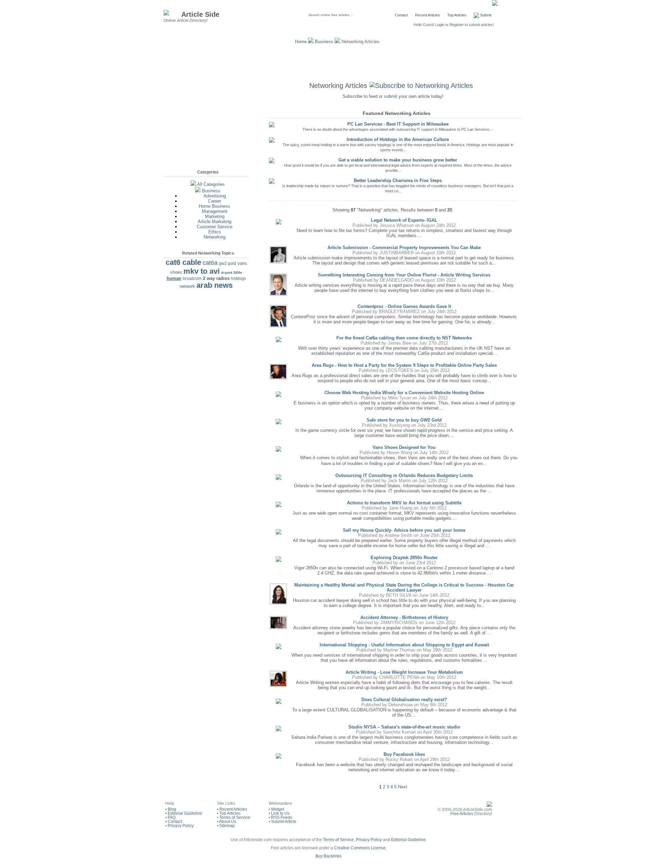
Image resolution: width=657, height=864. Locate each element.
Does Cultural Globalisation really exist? (404, 699)
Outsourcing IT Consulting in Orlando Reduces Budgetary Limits (404, 475)
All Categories (211, 184)
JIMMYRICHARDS (398, 622)
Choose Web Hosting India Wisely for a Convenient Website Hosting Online (404, 392)
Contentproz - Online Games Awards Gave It (404, 306)
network (187, 286)
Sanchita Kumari (399, 732)
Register (457, 25)
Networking (215, 237)
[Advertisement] (328, 61)
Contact (401, 15)
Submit (485, 15)
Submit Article (283, 822)
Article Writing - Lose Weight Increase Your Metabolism (404, 672)
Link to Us (280, 813)
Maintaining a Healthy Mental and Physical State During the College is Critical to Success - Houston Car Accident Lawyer (404, 587)
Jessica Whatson (396, 225)
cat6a (210, 262)
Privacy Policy (181, 826)
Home (301, 41)
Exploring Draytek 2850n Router (404, 557)
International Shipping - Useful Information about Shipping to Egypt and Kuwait (404, 644)
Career (214, 201)
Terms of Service (234, 817)
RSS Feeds (281, 817)
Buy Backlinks (328, 856)
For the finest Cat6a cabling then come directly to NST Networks (404, 337)
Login (439, 25)
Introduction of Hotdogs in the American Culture (398, 139)
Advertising (215, 195)
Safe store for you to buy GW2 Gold (404, 420)
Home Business (214, 206)
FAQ (172, 817)
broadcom (192, 278)
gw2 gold (227, 263)
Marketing (214, 216)
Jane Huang (400, 508)
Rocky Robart (399, 759)
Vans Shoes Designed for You (404, 447)
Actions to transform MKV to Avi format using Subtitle (404, 502)
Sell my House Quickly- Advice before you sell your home (404, 530)
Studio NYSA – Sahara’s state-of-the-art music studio (404, 727)
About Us (227, 822)
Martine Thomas (399, 650)
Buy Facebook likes (404, 754)
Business (324, 41)
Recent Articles (427, 15)
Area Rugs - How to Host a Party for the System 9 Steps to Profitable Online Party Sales (404, 365)
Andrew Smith (398, 535)
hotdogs (238, 278)
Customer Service (214, 226)
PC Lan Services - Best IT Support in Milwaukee (398, 124)
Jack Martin (399, 480)
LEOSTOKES (399, 370)
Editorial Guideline (185, 813)
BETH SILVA (398, 595)
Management (215, 211)
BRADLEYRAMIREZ (399, 311)
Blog (172, 809)
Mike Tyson (399, 397)
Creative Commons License (360, 848)
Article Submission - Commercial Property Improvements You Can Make (404, 247)
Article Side (200, 14)
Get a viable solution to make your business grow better (397, 160)
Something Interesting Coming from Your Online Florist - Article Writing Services (404, 275)
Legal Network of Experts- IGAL (404, 220)
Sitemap (227, 826)
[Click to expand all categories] (193, 184)
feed (373, 96)
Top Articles (456, 15)
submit (390, 96)
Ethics (214, 231)
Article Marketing (214, 221)
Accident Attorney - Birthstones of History (404, 617)
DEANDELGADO (397, 280)
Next (402, 786)
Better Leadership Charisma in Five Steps (398, 180)
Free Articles (461, 814)
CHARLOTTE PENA (399, 677)
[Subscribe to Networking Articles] (423, 85)
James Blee (399, 343)
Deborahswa (400, 704)
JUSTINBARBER (396, 252)
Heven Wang (399, 452)
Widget (277, 809)
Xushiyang (399, 425)
